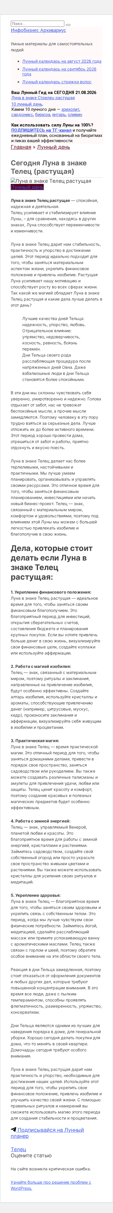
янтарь (59, 114)
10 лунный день (27, 104)
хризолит (70, 109)
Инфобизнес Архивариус (38, 30)
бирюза (42, 114)
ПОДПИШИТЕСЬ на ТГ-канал (41, 130)
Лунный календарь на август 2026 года (61, 61)
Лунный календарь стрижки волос (57, 81)
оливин (75, 114)
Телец (18, 1149)
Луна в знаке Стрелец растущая (43, 97)
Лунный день (27, 187)
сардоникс (22, 114)
